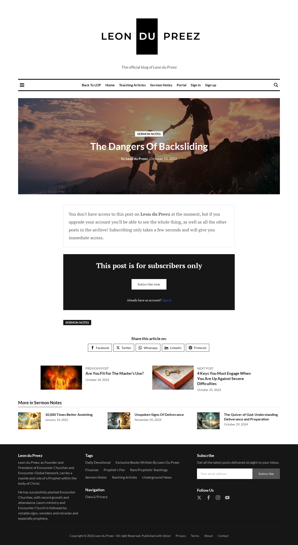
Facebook (102, 348)
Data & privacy (96, 497)
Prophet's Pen (114, 470)
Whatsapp (151, 348)
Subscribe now (149, 284)
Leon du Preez (134, 158)
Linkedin (176, 348)
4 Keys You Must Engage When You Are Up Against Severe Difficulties (224, 378)
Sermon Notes (161, 85)
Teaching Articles (132, 85)
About (208, 536)
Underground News (157, 477)
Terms (195, 536)
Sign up (210, 85)
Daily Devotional (98, 462)
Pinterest (200, 348)
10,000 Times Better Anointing (68, 414)
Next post (205, 368)
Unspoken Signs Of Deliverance (159, 414)
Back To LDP (91, 85)
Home (110, 85)
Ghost (167, 536)
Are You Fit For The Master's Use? (115, 373)
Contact (223, 536)
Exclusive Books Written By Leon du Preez (147, 462)
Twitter (126, 348)
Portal (181, 85)
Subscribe (266, 474)
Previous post (97, 368)
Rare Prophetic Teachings (149, 470)
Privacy (181, 536)
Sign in (196, 85)
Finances (92, 470)
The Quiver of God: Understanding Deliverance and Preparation (251, 416)
